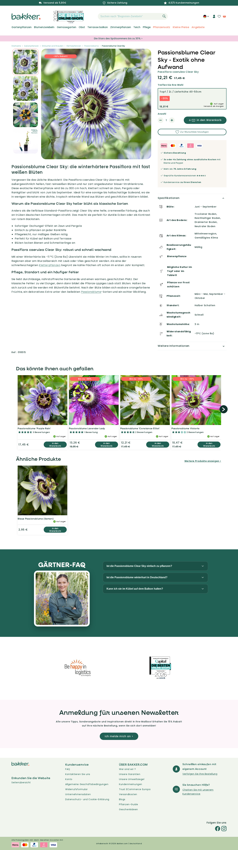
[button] (92, 16)
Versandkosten (128, 794)
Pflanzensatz (161, 27)
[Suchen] (164, 16)
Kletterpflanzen (74, 45)
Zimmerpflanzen (120, 27)
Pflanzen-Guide (128, 804)
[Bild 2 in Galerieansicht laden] (25, 62)
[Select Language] (206, 17)
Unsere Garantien (129, 774)
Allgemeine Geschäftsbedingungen (86, 784)
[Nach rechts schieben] (224, 409)
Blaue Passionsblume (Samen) (36, 518)
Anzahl (162, 113)
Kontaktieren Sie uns (77, 774)
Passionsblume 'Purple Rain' (34, 428)
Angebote (198, 27)
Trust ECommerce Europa (134, 789)
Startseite (16, 45)
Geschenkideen (128, 809)
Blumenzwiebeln (44, 27)
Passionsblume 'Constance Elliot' (140, 428)
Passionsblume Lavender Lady (87, 428)
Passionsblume (91, 45)
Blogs (122, 799)
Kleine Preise (181, 27)
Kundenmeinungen (130, 784)
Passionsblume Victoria (185, 428)
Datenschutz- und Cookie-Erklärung (87, 799)
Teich (136, 27)
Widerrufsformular (76, 789)
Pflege (147, 27)
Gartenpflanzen (21, 27)
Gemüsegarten (66, 27)
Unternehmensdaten (78, 794)
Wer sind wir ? (127, 769)
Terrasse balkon (97, 27)
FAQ (67, 769)
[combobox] (133, 16)
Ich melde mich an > (119, 736)
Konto (68, 779)
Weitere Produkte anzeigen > (202, 461)
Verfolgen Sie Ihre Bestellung (199, 773)
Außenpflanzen (31, 45)
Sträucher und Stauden (52, 45)
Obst (82, 27)
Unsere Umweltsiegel (131, 779)
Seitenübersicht (21, 782)
